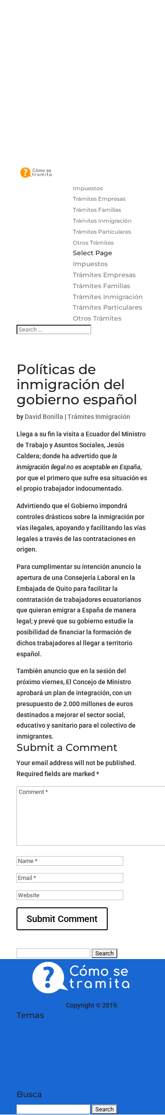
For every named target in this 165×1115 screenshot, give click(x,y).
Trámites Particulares (102, 231)
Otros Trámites (93, 242)
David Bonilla (44, 416)
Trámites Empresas (99, 198)
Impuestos (88, 188)
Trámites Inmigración (102, 220)
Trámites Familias (97, 209)
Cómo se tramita (40, 1005)
